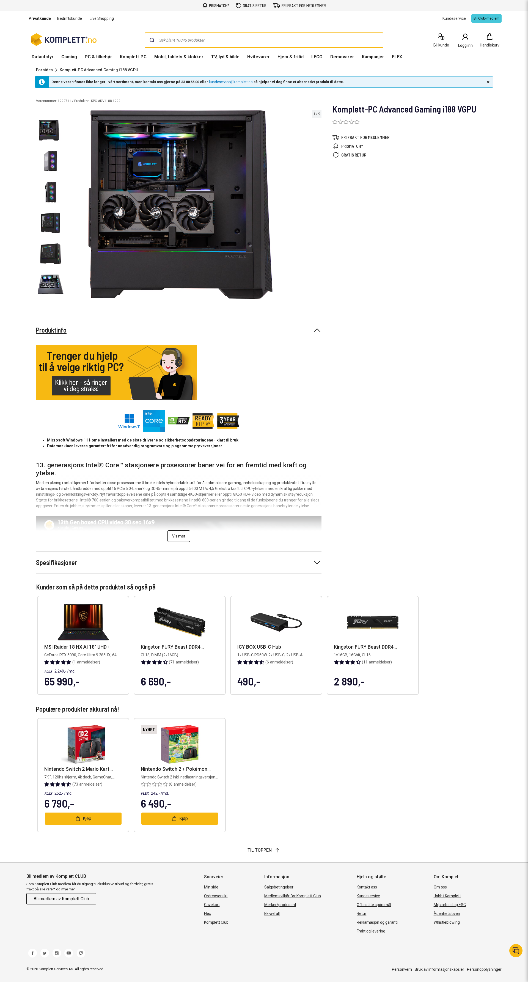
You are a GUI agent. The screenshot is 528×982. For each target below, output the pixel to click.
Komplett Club (216, 922)
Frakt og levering (371, 931)
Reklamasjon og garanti (377, 922)
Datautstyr (43, 56)
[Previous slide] (71, 205)
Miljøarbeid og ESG (450, 905)
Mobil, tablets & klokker (179, 56)
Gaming (69, 56)
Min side (211, 887)
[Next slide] (316, 205)
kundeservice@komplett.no (231, 82)
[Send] (152, 40)
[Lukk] (487, 81)
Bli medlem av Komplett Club (61, 898)
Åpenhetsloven (447, 913)
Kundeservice (368, 896)
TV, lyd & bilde (225, 56)
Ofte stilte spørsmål (374, 905)
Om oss (440, 887)
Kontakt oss (367, 887)
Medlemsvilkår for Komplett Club (292, 896)
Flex (207, 913)
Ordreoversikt (216, 896)
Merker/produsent (280, 905)
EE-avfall (272, 913)
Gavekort (212, 905)
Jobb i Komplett (447, 896)
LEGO (317, 56)
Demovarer (342, 56)
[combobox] (264, 40)
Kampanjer (373, 56)
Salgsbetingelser (278, 887)
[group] (194, 204)
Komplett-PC (133, 56)
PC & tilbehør (98, 56)
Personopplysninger (484, 969)
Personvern (402, 969)
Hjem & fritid (290, 56)
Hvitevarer (258, 56)
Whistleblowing (447, 922)
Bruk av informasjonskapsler (439, 969)
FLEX (397, 56)
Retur (361, 913)
